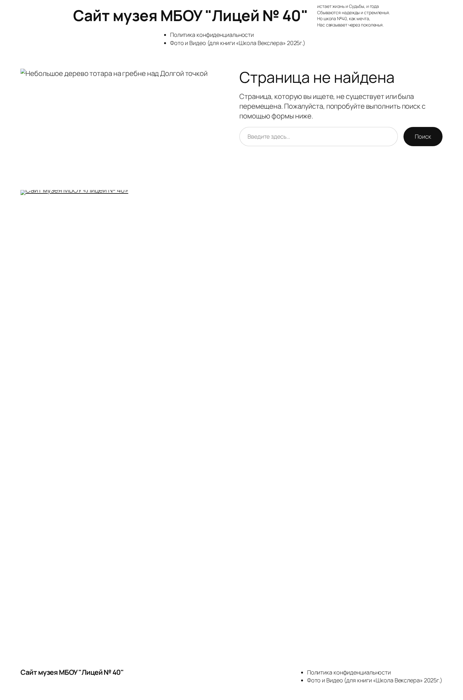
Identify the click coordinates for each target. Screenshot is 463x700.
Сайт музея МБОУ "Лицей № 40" (190, 15)
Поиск (423, 136)
